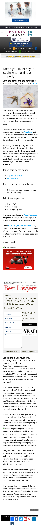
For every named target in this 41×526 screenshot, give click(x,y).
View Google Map (29, 351)
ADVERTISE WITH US (18, 28)
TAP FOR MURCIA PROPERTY (20, 56)
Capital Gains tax (14, 176)
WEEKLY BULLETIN (31, 28)
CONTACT (7, 28)
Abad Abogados (30, 215)
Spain (35, 83)
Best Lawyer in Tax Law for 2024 (21, 225)
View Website (11, 351)
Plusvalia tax (12, 178)
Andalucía (28, 132)
